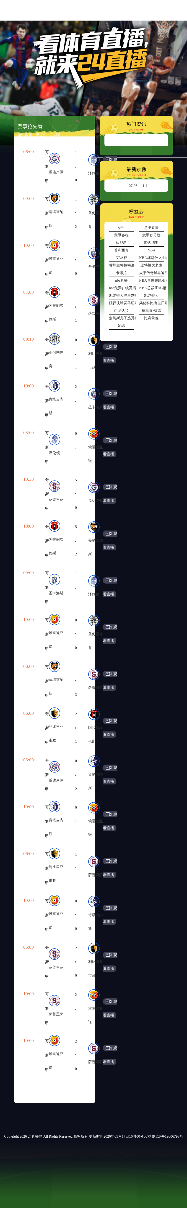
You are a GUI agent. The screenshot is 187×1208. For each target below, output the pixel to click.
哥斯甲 (47, 166)
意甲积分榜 (151, 235)
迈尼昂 (121, 243)
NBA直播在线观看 (151, 280)
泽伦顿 (93, 173)
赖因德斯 (151, 243)
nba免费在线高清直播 (121, 288)
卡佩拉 (121, 273)
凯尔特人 (151, 295)
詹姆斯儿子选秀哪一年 (121, 318)
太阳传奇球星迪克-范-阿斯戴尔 (151, 273)
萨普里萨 (95, 313)
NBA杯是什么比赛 (151, 258)
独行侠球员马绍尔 (121, 303)
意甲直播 (151, 227)
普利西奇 (121, 250)
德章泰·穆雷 (151, 310)
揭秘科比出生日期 (151, 303)
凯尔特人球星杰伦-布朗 (121, 295)
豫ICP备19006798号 (167, 1136)
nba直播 (121, 280)
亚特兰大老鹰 (151, 265)
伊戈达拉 (121, 310)
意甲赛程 (121, 235)
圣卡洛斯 (95, 267)
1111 (138, 186)
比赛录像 (151, 318)
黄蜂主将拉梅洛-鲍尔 (121, 265)
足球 (121, 326)
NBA (152, 250)
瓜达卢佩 (56, 172)
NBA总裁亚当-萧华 (151, 288)
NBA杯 (121, 258)
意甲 (121, 227)
